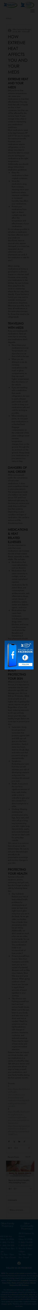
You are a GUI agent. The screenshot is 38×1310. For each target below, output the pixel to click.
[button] (30, 644)
